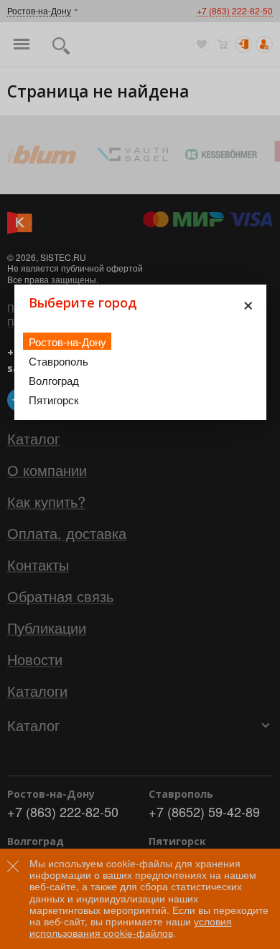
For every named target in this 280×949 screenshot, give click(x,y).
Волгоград (54, 380)
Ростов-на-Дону (67, 341)
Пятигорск (54, 399)
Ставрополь (58, 360)
